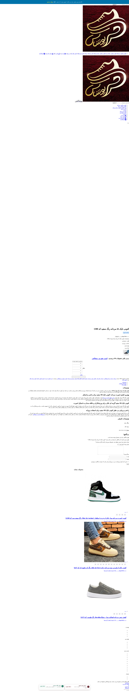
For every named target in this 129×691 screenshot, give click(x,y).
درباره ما (124, 670)
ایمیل (127, 459)
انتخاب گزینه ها (107, 521)
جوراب (86, 53)
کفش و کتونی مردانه (121, 53)
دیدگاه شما (126, 454)
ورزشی (68, 53)
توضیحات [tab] (124, 382)
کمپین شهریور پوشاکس (99, 358)
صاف (81, 374)
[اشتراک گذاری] (125, 689)
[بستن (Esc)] (124, 689)
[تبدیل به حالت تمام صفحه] (127, 689)
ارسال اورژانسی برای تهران (120, 636)
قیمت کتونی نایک (40, 378)
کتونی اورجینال (80, 53)
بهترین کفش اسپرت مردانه (108, 397)
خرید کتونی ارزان (49, 378)
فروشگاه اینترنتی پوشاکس (39, 414)
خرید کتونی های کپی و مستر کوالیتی (119, 661)
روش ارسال (123, 644)
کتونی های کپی (73, 53)
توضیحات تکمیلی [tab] (122, 383)
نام (128, 456)
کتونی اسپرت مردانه (122, 654)
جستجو (114, 4)
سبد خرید (124, 669)
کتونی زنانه (124, 655)
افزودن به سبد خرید (78, 377)
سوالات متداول (123, 647)
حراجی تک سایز (100, 378)
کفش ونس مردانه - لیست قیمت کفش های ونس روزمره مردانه (82, 378)
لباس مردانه (91, 53)
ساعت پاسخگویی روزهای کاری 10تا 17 (118, 632)
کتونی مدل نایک (33, 378)
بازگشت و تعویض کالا (122, 642)
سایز (84, 368)
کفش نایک (124, 380)
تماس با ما (124, 630)
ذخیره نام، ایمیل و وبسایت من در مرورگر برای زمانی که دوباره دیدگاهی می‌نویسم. (109, 461)
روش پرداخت (123, 646)
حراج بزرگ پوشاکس (108, 378)
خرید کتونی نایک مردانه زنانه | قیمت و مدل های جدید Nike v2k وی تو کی (112, 678)
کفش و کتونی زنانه (112, 53)
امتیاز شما (126, 444)
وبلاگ (125, 667)
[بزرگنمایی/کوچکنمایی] (128, 689)
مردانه (115, 378)
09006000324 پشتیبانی (122, 634)
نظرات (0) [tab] (124, 384)
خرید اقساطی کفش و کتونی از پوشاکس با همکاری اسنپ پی (114, 665)
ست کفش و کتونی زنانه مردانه (101, 53)
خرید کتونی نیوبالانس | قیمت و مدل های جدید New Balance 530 (114, 677)
